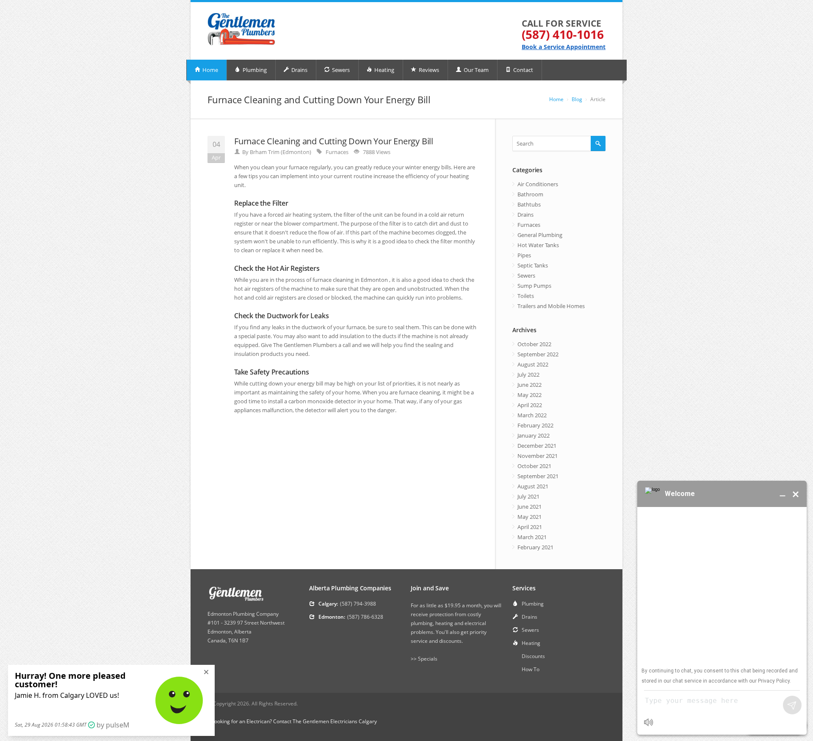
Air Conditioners (537, 184)
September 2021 (538, 476)
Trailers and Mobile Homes (551, 306)
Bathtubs (529, 204)
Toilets (525, 296)
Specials (427, 658)
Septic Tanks (532, 265)
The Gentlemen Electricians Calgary (335, 721)
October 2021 (534, 466)
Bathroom (530, 194)
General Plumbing (539, 235)
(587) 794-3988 (358, 603)
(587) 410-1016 (563, 34)
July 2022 (528, 374)
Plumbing (254, 70)
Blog (577, 99)
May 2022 (529, 395)
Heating (383, 70)
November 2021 (537, 456)
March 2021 (532, 537)
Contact (522, 70)
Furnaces (337, 152)
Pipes (524, 255)
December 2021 (536, 445)
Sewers (340, 70)
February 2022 (535, 425)
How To (530, 669)
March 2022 (532, 415)
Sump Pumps (534, 285)
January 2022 (533, 435)
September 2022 (538, 354)
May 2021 (529, 517)
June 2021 (529, 506)
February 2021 (535, 547)
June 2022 (529, 384)
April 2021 (529, 527)
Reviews (428, 70)
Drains (298, 70)
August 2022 (532, 364)
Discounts (533, 656)
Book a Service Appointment (564, 47)
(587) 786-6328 (365, 616)
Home (209, 70)
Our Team (475, 70)
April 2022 (529, 405)
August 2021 (532, 486)
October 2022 (534, 344)
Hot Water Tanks (538, 245)
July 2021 (528, 496)
